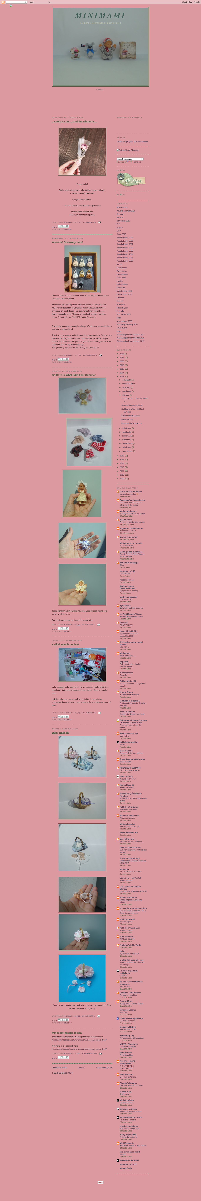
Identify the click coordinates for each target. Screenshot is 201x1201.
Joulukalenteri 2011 (125, 244)
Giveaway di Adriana (128, 1077)
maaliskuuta (127, 443)
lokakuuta (126, 387)
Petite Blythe (122, 308)
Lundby (120, 281)
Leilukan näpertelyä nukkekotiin (129, 972)
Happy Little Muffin (128, 631)
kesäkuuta (127, 432)
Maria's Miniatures (128, 511)
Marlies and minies (128, 897)
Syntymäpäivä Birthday (129, 591)
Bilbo (122, 565)
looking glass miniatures (131, 552)
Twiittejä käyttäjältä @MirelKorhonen (132, 141)
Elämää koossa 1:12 (129, 733)
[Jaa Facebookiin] (67, 226)
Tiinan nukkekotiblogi (130, 858)
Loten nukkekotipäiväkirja (131, 1018)
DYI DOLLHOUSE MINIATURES (128, 1062)
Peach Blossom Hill (129, 833)
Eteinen (120, 227)
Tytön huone (122, 328)
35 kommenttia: (90, 355)
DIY (118, 224)
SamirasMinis (126, 1001)
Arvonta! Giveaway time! (67, 242)
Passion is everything (128, 995)
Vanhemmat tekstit (104, 1068)
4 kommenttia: (89, 624)
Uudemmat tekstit (59, 1068)
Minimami (100, 15)
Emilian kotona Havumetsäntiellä (127, 587)
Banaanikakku (125, 762)
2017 (122, 373)
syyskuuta (127, 391)
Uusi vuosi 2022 (126, 599)
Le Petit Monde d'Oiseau (131, 614)
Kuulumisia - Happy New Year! (132, 714)
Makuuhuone (122, 284)
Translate (137, 162)
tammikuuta (127, 451)
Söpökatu (124, 662)
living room (121, 278)
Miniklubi (120, 298)
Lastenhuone (122, 274)
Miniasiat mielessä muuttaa (131, 1111)
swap (119, 318)
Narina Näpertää (127, 785)
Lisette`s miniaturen (129, 1126)
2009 (122, 479)
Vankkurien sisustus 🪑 (129, 494)
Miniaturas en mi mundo (131, 543)
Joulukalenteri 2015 (125, 257)
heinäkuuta (127, 428)
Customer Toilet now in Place (131, 753)
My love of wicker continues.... (131, 841)
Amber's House (127, 580)
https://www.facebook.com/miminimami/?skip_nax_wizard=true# (79, 1040)
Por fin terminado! (127, 546)
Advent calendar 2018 (126, 211)
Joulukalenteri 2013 (125, 251)
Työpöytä (123, 976)
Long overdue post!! (128, 1047)
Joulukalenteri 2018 (125, 261)
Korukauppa (122, 268)
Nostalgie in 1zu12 (128, 1164)
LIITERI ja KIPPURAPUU (130, 770)
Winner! (123, 1154)
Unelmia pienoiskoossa (130, 847)
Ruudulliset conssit (127, 1021)
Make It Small (126, 751)
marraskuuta (127, 384)
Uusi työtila (124, 736)
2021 (122, 357)
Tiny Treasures (126, 936)
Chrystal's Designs (128, 1083)
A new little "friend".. (127, 787)
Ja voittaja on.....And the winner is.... (75, 121)
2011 (122, 471)
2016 (122, 376)
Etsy (119, 231)
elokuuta (126, 395)
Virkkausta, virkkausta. (129, 809)
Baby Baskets (60, 732)
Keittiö (119, 264)
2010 (122, 475)
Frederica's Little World (130, 945)
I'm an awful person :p (128, 1137)
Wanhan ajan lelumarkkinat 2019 (130, 341)
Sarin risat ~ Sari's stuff (130, 878)
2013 (122, 463)
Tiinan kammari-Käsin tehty (132, 759)
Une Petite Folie (127, 839)
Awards (120, 217)
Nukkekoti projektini (129, 742)
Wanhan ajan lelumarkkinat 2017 (130, 334)
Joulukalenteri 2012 (125, 247)
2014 (122, 460)
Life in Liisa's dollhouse (131, 492)
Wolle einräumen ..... (128, 656)
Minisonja (124, 869)
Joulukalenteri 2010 (125, 241)
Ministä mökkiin (127, 1100)
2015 (122, 456)
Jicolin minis (126, 520)
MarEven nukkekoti (128, 597)
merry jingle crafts (128, 1135)
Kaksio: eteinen (126, 880)
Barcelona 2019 (123, 221)
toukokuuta (127, 436)
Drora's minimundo (128, 537)
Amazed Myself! (126, 922)
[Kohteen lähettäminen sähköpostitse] (59, 226)
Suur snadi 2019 (124, 314)
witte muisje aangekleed (129, 1129)
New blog (123, 1012)
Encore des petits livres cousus (132, 522)
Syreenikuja (125, 605)
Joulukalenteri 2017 (128, 779)
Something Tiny (127, 1035)
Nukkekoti (121, 304)
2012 (122, 467)
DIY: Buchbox (125, 574)
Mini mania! (124, 647)
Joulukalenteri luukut (128, 1029)
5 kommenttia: (90, 222)
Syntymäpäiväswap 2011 (127, 324)
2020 (122, 361)
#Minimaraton (122, 207)
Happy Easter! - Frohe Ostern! (131, 1004)
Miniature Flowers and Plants (131, 1086)
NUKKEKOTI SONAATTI (130, 768)
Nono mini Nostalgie (129, 563)
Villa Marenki (126, 1053)
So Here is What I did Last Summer (74, 375)
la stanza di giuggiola (129, 701)
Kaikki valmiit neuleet (65, 644)
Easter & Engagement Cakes (131, 616)
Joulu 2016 (121, 234)
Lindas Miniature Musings (131, 960)
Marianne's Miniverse (129, 815)
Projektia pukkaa (126, 1055)
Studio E (124, 623)
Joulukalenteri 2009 (125, 237)
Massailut (121, 288)
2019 (122, 365)
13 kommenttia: (89, 713)
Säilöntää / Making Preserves (131, 608)
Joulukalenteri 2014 (125, 254)
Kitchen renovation (127, 818)
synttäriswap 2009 (124, 321)
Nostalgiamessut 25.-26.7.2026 (132, 514)
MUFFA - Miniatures (129, 1044)
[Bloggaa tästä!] (61, 226)
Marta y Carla (126, 1168)
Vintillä (122, 744)
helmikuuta (127, 447)
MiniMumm (125, 653)
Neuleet (68, 631)
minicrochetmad (127, 919)
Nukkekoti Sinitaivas (129, 807)
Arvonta (68, 229)
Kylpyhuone (122, 271)
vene (119, 331)
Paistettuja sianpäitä (128, 1120)
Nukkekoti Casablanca (130, 928)
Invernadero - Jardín (128, 531)
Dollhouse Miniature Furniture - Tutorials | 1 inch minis (133, 721)
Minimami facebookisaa (67, 1032)
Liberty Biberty (126, 692)
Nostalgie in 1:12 (127, 571)
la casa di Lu (125, 1092)
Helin (122, 951)
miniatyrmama (126, 673)
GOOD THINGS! (126, 625)
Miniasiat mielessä (128, 1109)
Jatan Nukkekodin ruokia (131, 1117)
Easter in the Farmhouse (129, 695)
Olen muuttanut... (126, 1103)
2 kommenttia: (89, 1016)
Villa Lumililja (126, 776)
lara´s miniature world (130, 1152)
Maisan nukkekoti (128, 1027)
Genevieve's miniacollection (132, 500)
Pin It (54, 227)
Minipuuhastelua (127, 824)
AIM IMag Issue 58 (127, 939)
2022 (122, 354)
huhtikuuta (127, 440)
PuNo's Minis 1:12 (128, 681)
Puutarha (120, 311)
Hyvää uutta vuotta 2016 (129, 954)
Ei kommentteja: (90, 1053)
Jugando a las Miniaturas (131, 528)
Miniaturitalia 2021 (124, 294)
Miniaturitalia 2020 (124, 291)
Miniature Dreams (128, 1010)
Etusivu (81, 1068)
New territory (125, 986)
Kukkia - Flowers (126, 930)
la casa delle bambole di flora (133, 908)
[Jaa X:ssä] (64, 226)
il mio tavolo (124, 1094)
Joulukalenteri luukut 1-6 (129, 827)
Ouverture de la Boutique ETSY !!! (133, 891)
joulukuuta (126, 380)
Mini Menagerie (127, 1143)
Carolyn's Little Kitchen (130, 993)
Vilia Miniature (126, 1074)
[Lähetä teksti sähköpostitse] (99, 222)
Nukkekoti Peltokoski (129, 1160)
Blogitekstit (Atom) (65, 1073)
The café (123, 675)
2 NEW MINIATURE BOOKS (131, 872)
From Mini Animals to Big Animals (133, 1146)
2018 (122, 369)
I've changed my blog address (132, 1038)
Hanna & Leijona (127, 712)
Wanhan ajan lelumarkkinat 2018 (130, 338)
